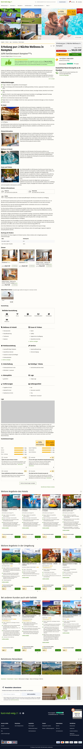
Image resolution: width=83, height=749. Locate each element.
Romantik (20, 5)
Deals (47, 5)
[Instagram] (20, 714)
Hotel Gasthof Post (46, 565)
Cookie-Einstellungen (5, 733)
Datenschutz (72, 725)
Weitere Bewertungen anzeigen (28, 483)
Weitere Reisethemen (38, 5)
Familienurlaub (28, 5)
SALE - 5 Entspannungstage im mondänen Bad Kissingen (29, 616)
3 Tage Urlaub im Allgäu (7, 563)
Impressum (72, 728)
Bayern (16, 679)
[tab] (39, 675)
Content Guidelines (74, 731)
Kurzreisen (3, 679)
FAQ (2, 731)
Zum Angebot (17, 536)
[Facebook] (23, 714)
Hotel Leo (65, 619)
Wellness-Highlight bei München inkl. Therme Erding (9, 616)
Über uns (58, 728)
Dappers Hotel (45, 617)
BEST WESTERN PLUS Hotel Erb (7, 619)
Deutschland (10, 679)
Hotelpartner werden (46, 725)
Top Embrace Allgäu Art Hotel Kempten (29, 567)
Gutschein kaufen (62, 1)
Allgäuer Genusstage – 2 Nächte (49, 563)
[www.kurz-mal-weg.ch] (6, 2)
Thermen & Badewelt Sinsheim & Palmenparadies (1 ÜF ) (70, 616)
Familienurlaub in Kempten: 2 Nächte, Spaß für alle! (70, 510)
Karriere (57, 725)
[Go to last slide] (79, 659)
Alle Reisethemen (32, 731)
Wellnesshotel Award (33, 728)
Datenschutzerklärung (15, 699)
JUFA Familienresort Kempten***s (8, 512)
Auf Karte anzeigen (18, 56)
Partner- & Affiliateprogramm (48, 728)
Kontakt (2, 725)
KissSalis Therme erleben (48, 615)
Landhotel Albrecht (66, 567)
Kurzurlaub (12, 5)
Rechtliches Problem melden (48, 487)
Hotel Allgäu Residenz (6, 565)
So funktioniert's (59, 731)
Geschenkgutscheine (19, 725)
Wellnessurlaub (4, 5)
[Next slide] (81, 659)
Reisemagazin (31, 725)
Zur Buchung (14, 265)
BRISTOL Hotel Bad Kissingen (27, 619)
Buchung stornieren (5, 728)
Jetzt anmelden (31, 694)
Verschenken (63, 54)
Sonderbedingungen (64, 75)
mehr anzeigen (52, 78)
